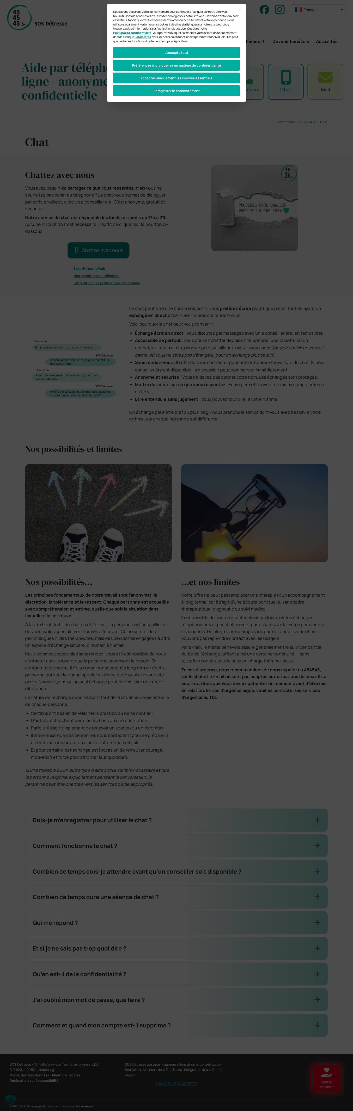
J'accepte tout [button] (176, 52)
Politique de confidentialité (132, 33)
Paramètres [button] (142, 37)
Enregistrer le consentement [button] (176, 90)
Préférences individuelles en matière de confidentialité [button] (176, 65)
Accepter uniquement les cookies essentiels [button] (176, 78)
